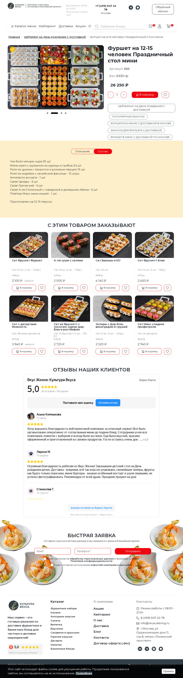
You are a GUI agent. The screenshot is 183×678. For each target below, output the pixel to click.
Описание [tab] (82, 151)
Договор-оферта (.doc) (111, 643)
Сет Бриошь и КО (108, 260)
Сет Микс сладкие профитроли (151, 325)
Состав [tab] (103, 151)
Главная (14, 37)
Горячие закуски (61, 636)
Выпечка (56, 624)
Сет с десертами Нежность (24, 325)
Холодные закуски (63, 616)
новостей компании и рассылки (111, 564)
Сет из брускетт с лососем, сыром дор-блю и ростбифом (69, 326)
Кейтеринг (47, 26)
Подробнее (84, 673)
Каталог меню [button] (25, 26)
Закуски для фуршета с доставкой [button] (136, 130)
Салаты (55, 620)
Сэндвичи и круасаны (65, 632)
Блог (97, 631)
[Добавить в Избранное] (165, 95)
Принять (168, 671)
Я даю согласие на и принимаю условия (92, 560)
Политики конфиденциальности (91, 561)
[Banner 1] (47, 113)
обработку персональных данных (92, 558)
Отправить (133, 551)
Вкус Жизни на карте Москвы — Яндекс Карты (92, 515)
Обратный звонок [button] (163, 9)
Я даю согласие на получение (92, 565)
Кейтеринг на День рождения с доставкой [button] (141, 108)
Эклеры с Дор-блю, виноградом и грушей (111, 325)
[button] (131, 7)
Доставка (66, 26)
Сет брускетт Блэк (151, 260)
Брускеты (57, 628)
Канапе (55, 612)
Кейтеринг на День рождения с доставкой (55, 37)
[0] (150, 26)
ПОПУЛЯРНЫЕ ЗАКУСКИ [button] (128, 116)
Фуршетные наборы (64, 608)
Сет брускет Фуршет (27, 260)
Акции (80, 26)
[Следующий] (129, 245)
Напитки (56, 644)
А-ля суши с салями (68, 260)
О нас (97, 620)
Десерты (56, 640)
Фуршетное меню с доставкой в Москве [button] (141, 123)
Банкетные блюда (63, 648)
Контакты (101, 637)
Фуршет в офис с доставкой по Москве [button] (140, 137)
